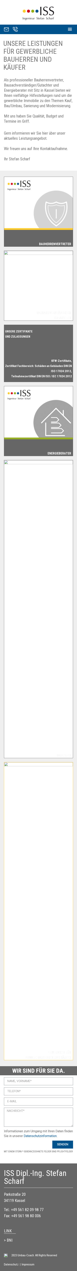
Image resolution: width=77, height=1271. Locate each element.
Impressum (28, 1264)
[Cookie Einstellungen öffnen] (7, 1266)
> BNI (8, 1240)
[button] (70, 29)
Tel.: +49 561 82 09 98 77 (24, 1209)
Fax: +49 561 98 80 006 (22, 1215)
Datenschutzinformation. (40, 1136)
